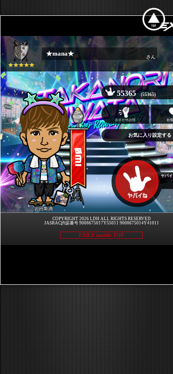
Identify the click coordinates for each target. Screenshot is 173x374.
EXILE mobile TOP (101, 235)
